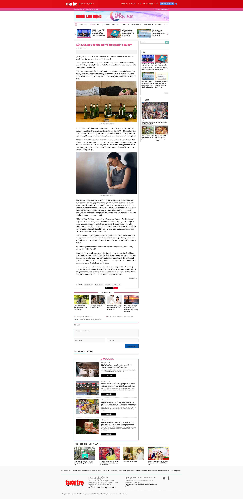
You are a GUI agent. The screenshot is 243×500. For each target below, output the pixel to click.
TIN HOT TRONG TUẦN (86, 443)
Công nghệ (114, 471)
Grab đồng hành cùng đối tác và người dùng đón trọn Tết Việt (83, 463)
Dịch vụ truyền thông (131, 484)
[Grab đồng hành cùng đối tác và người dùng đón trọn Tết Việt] (84, 453)
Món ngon (116, 25)
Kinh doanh (106, 471)
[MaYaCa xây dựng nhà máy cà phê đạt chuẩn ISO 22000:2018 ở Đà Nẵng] (87, 369)
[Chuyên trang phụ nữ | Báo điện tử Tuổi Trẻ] (121, 16)
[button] (75, 33)
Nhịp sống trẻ (129, 471)
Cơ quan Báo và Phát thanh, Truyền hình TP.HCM (102, 487)
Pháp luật (99, 471)
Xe (119, 471)
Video (165, 25)
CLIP (147, 100)
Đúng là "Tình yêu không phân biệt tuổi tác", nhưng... (80, 307)
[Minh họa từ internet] (106, 101)
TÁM (143, 52)
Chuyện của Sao (103, 25)
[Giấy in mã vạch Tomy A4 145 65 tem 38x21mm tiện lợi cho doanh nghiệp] (144, 33)
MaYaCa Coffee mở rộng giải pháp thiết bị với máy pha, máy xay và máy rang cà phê (118, 385)
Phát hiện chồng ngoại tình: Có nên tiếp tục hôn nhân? (114, 307)
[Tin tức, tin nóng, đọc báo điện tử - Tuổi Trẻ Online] (71, 4)
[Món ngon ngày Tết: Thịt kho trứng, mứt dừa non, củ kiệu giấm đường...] (161, 130)
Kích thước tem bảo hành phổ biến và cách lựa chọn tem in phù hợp (161, 84)
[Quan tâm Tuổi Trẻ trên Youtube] (164, 478)
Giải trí (142, 471)
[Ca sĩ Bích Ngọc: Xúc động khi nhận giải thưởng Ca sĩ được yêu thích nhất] (109, 453)
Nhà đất (160, 471)
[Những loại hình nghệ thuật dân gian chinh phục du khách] (148, 130)
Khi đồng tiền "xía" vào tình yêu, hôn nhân (119, 316)
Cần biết (142, 4)
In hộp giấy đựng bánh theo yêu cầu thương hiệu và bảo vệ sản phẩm (128, 32)
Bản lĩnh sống (136, 25)
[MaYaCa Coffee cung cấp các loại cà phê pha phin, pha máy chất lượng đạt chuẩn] (87, 426)
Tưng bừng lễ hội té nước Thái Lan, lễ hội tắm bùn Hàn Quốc (154, 123)
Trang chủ (64, 471)
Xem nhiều (77, 471)
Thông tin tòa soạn (93, 486)
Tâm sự (92, 25)
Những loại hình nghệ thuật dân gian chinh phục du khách (148, 137)
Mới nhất (90, 351)
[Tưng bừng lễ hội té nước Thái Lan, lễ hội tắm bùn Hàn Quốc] (155, 110)
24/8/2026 (166, 9)
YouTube (133, 4)
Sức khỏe (166, 471)
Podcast (124, 4)
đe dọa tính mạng (99, 284)
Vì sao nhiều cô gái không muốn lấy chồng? (87, 319)
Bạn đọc (178, 471)
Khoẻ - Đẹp (84, 25)
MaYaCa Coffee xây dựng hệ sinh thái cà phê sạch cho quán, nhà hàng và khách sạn (118, 403)
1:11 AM (158, 9)
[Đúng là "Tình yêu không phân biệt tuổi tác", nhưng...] (81, 299)
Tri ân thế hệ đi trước (130, 461)
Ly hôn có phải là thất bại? (82, 316)
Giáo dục (154, 471)
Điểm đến (125, 25)
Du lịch (122, 471)
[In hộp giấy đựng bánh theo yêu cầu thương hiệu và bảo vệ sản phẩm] (114, 33)
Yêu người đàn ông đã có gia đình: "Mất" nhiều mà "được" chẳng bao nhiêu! (131, 308)
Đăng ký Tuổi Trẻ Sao (167, 3)
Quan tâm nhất (79, 351)
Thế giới (92, 471)
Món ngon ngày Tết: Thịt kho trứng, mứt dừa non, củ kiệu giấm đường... (161, 138)
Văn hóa (137, 471)
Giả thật (172, 471)
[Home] (76, 24)
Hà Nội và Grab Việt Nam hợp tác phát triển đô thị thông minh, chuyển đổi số (98, 32)
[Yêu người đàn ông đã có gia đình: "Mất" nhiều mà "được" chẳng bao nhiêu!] (131, 299)
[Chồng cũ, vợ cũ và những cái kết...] (98, 299)
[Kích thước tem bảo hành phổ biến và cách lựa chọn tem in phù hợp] (161, 76)
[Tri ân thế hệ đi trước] (133, 453)
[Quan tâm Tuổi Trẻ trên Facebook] (168, 478)
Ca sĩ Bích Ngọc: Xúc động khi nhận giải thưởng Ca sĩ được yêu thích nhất (109, 463)
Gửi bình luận (131, 346)
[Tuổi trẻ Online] (74, 482)
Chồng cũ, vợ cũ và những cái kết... (96, 306)
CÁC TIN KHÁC (106, 292)
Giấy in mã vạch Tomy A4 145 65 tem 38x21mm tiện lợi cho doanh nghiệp (158, 32)
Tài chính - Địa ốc (79, 9)
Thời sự (87, 471)
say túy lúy (107, 284)
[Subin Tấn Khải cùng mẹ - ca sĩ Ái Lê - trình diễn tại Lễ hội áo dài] (158, 453)
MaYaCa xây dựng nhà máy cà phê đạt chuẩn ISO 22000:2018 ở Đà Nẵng (116, 366)
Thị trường (95, 9)
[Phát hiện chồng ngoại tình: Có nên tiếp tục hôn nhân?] (114, 299)
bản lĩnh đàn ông (116, 284)
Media (88, 9)
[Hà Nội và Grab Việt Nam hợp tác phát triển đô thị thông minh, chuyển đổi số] (84, 33)
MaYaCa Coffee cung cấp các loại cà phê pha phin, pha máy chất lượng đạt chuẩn (117, 423)
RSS (128, 486)
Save (116, 288)
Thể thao (148, 471)
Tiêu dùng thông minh (152, 25)
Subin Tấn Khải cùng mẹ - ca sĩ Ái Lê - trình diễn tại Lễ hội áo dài (158, 463)
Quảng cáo (151, 4)
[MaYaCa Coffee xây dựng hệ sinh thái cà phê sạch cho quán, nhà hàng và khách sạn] (87, 406)
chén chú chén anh (88, 284)
